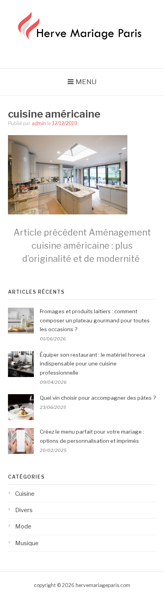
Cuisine (25, 493)
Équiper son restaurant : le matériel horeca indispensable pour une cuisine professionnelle (92, 364)
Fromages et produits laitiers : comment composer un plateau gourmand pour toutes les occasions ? (95, 320)
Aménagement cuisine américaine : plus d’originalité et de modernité (82, 245)
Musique (27, 543)
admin (39, 123)
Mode (23, 526)
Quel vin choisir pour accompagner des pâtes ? (98, 398)
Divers (24, 510)
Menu (86, 82)
